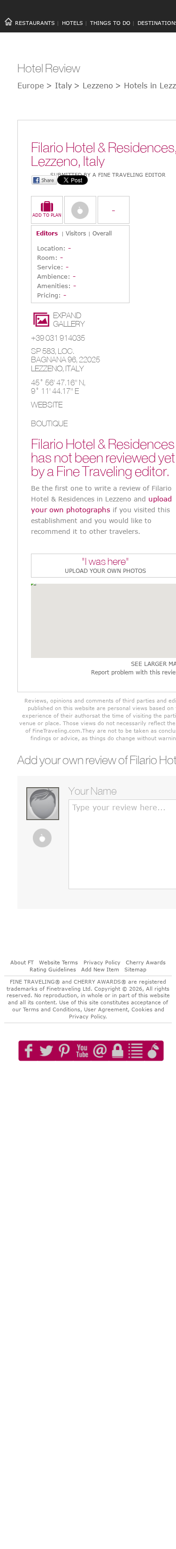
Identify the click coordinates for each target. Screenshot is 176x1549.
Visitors (76, 233)
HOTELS (72, 23)
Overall (102, 233)
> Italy (59, 85)
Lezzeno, (48, 368)
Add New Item (100, 969)
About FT (22, 962)
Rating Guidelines (53, 969)
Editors (47, 233)
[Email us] (105, 1077)
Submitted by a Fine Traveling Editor (108, 175)
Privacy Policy (102, 962)
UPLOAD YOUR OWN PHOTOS (105, 570)
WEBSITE (46, 404)
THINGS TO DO (110, 23)
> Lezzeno (93, 85)
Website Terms (58, 962)
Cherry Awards (146, 962)
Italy (74, 368)
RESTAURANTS (35, 23)
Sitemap (135, 969)
